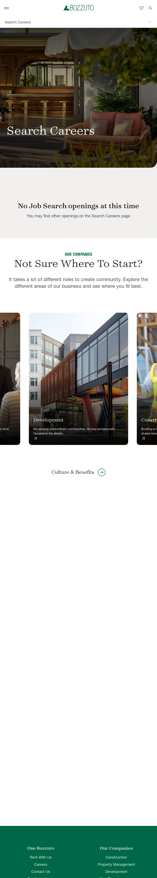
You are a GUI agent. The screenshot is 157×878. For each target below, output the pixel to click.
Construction (116, 857)
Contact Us (40, 871)
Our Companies (116, 848)
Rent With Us (41, 857)
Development (116, 871)
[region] (78, 379)
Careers (40, 864)
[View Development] (78, 379)
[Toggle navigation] (6, 8)
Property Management (116, 864)
